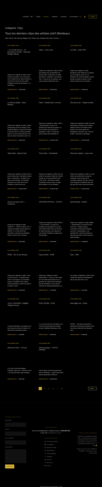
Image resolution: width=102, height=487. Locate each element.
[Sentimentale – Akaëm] (82, 212)
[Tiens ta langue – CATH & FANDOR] (51, 360)
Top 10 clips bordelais (52, 441)
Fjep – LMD (74, 255)
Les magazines (50, 444)
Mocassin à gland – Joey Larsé (81, 153)
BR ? (32, 16)
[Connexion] (85, 16)
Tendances (49, 456)
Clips (8, 45)
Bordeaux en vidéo (51, 447)
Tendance (54, 16)
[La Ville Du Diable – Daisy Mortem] (19, 115)
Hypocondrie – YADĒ (46, 255)
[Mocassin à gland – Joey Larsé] (82, 163)
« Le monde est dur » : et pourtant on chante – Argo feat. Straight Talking (18, 52)
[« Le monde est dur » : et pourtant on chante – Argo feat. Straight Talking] (19, 64)
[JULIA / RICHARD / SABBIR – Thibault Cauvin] (19, 315)
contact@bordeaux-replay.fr (55, 432)
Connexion (26, 16)
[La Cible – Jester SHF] (82, 60)
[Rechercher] (80, 16)
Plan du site (50, 462)
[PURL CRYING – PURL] (51, 313)
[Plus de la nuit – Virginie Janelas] (82, 113)
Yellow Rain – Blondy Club (16, 153)
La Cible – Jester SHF (78, 50)
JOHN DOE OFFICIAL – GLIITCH (50, 202)
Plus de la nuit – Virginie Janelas (82, 103)
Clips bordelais (50, 450)
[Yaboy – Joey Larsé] (51, 60)
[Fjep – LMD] (82, 265)
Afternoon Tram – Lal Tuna (17, 348)
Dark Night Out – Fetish (78, 303)
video (17, 45)
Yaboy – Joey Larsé (46, 50)
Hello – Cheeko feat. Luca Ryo (50, 103)
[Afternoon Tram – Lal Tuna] (19, 358)
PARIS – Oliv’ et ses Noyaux (17, 255)
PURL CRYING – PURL (47, 303)
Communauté (74, 16)
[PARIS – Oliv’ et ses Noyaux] (19, 265)
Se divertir (63, 16)
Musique (46, 16)
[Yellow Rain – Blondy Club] (19, 163)
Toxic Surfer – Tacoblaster (48, 153)
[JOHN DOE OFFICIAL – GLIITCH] (51, 212)
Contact (92, 16)
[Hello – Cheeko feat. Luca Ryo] (51, 113)
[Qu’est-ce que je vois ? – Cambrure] (19, 214)
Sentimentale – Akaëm (78, 202)
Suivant (92, 388)
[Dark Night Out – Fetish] (82, 313)
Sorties (38, 16)
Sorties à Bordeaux (51, 453)
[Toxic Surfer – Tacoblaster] (51, 163)
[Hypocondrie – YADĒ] (51, 265)
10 (61, 388)
